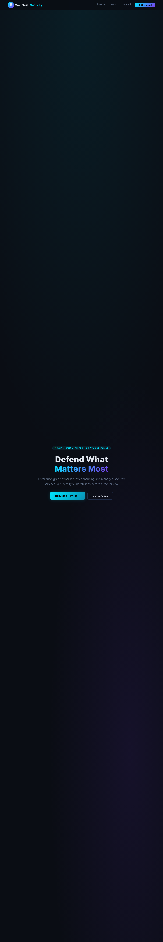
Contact (127, 4)
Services (100, 4)
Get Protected (145, 5)
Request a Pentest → (67, 495)
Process (114, 4)
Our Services (100, 495)
